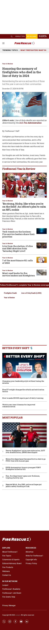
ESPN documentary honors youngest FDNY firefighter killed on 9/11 (23, 469)
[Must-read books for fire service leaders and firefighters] (41, 272)
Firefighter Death (10, 293)
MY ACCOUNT (31, 36)
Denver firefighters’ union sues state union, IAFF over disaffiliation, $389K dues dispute (25, 452)
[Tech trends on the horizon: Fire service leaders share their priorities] (41, 231)
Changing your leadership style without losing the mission (23, 382)
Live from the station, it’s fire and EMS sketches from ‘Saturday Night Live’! (17, 248)
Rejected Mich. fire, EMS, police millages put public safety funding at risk (24, 485)
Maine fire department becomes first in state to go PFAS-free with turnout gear (25, 460)
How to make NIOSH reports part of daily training (22, 398)
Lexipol (17, 615)
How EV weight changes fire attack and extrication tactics (23, 391)
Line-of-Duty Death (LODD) (31, 293)
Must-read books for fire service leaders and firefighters (18, 274)
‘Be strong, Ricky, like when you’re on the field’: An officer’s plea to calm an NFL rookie (24, 206)
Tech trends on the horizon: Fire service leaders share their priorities (18, 234)
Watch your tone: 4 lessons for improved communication (18, 406)
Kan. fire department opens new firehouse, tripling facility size (23, 477)
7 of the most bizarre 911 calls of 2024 (17, 261)
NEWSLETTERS (20, 36)
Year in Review (7, 64)
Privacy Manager (9, 605)
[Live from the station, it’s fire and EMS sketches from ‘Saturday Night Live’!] (41, 245)
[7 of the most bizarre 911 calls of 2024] (41, 260)
